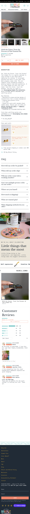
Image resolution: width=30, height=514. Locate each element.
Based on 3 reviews (8, 319)
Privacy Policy (4, 501)
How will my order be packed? (12, 166)
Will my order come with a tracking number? (11, 177)
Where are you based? (9, 189)
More (2, 459)
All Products (4, 47)
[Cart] (27, 6)
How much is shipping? (10, 194)
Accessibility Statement (8, 478)
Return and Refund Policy (9, 469)
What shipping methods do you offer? (12, 205)
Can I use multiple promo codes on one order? (13, 183)
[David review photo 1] (5, 355)
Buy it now (15, 64)
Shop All (3, 448)
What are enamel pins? (9, 200)
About (2, 461)
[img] (9, 343)
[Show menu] (2, 6)
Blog (2, 467)
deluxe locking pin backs (9, 106)
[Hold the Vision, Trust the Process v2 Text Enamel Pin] (15, 286)
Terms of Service (14, 501)
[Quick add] (3, 298)
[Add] (13, 132)
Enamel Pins (4, 453)
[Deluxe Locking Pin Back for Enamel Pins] (6, 129)
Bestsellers (4, 450)
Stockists (4, 475)
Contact (3, 480)
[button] (4, 53)
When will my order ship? (10, 171)
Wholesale (4, 472)
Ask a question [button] (15, 321)
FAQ (2, 464)
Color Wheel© (5, 456)
